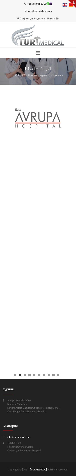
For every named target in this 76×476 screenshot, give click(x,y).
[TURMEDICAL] (38, 469)
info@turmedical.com (40, 11)
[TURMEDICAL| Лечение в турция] (38, 35)
